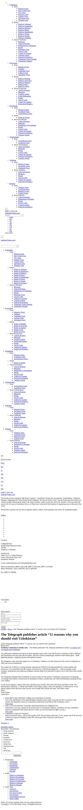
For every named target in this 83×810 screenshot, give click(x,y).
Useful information (24, 96)
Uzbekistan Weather (25, 61)
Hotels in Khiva (23, 30)
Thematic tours (23, 20)
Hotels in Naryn (23, 86)
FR (11, 225)
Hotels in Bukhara (24, 28)
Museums (21, 42)
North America (8, 731)
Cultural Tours (23, 16)
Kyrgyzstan (13, 63)
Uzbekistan (13, 5)
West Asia (6, 750)
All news (5, 723)
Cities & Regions (24, 44)
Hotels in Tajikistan (16, 783)
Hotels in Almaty (24, 117)
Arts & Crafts (22, 51)
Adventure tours (23, 18)
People (20, 47)
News (10, 629)
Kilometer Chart (23, 49)
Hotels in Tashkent (24, 24)
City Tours (21, 12)
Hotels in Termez (24, 36)
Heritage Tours (23, 14)
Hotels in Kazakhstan (17, 777)
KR (11, 231)
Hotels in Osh (23, 84)
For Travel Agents (16, 793)
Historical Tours (23, 67)
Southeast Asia (8, 746)
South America (8, 733)
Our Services (14, 791)
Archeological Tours (25, 114)
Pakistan (12, 184)
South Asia (7, 744)
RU (11, 219)
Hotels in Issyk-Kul (24, 81)
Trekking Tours (23, 187)
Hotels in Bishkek (24, 79)
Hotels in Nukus (23, 34)
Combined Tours (24, 71)
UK (4, 748)
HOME (3, 629)
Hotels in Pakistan (16, 785)
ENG (11, 217)
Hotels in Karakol (24, 82)
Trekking (21, 69)
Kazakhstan (14, 106)
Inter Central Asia (24, 11)
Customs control (23, 55)
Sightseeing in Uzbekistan (27, 46)
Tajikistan (13, 160)
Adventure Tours (24, 75)
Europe (5, 735)
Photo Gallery (14, 799)
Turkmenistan (14, 137)
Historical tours (23, 9)
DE (11, 223)
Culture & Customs (24, 53)
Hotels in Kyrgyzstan (17, 779)
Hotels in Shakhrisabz (25, 32)
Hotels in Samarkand (25, 26)
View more (9, 704)
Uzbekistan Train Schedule (27, 59)
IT (10, 221)
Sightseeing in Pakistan (26, 199)
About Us (13, 789)
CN (11, 227)
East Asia (6, 742)
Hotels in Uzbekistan (17, 775)
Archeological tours (25, 141)
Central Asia (7, 740)
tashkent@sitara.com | (12, 213)
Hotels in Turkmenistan (17, 781)
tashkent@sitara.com (8, 494)
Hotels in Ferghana (24, 38)
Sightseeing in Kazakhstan (27, 125)
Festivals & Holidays (25, 57)
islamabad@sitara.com (8, 242)
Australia (6, 737)
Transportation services (17, 797)
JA (10, 229)
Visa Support (14, 795)
